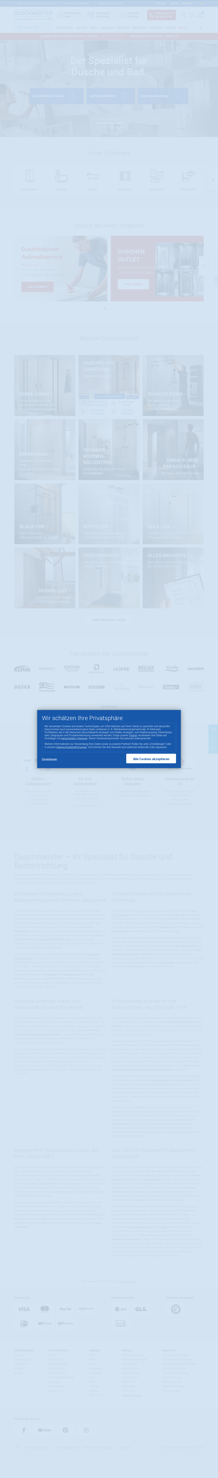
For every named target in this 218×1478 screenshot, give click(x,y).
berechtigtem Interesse (74, 738)
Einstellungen (49, 759)
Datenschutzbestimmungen (71, 746)
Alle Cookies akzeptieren (151, 759)
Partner (133, 735)
